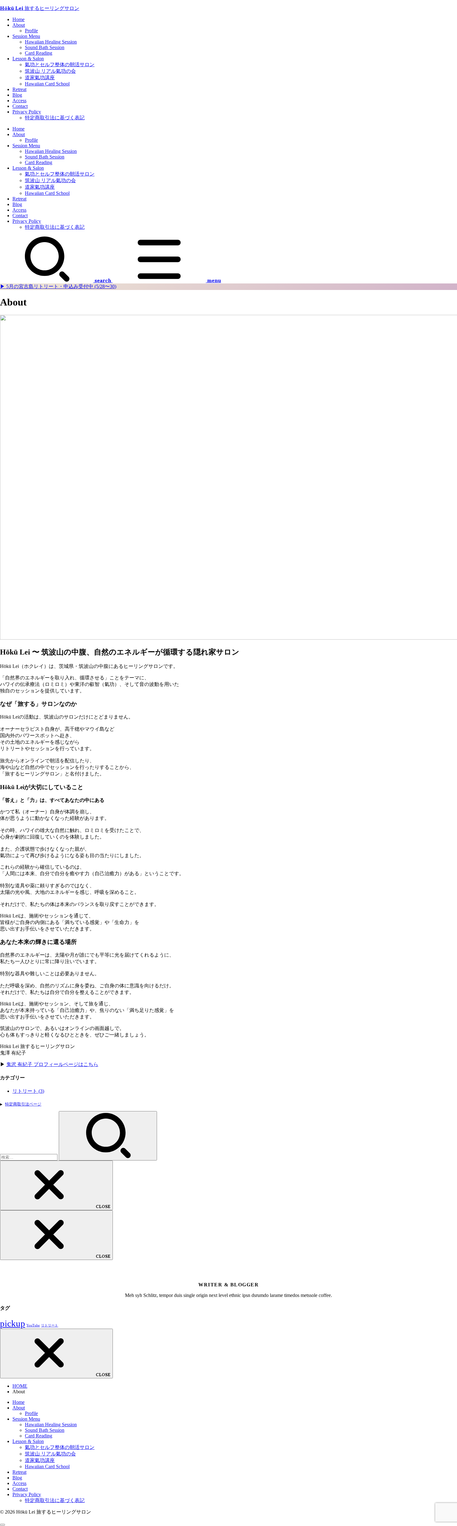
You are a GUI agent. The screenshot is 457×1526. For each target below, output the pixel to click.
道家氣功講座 (40, 77)
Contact (20, 106)
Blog (17, 95)
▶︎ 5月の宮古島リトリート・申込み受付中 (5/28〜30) (58, 286)
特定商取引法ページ (23, 1104)
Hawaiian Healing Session (51, 41)
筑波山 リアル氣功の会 (50, 71)
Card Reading (38, 53)
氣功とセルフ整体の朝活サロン (60, 64)
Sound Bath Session (44, 47)
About (18, 25)
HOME (19, 1386)
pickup (12, 1323)
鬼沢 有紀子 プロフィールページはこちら (52, 1064)
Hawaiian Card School (47, 83)
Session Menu (26, 36)
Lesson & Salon (28, 58)
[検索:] (29, 1157)
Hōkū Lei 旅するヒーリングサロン (39, 8)
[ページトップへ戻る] (2, 1525)
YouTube (33, 1325)
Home (18, 19)
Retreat (19, 89)
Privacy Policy (26, 111)
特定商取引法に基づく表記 (55, 117)
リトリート (28, 1091)
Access (19, 100)
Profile (31, 30)
